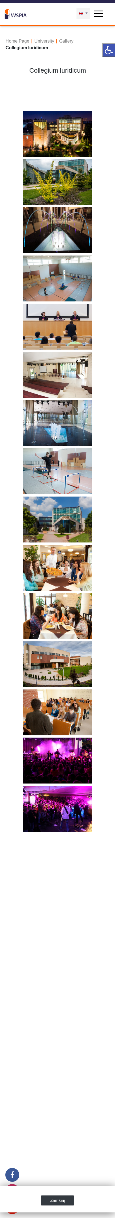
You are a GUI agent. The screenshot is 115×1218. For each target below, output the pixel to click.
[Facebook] (12, 1175)
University (44, 41)
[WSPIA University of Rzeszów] (15, 13)
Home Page (17, 41)
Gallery (66, 41)
